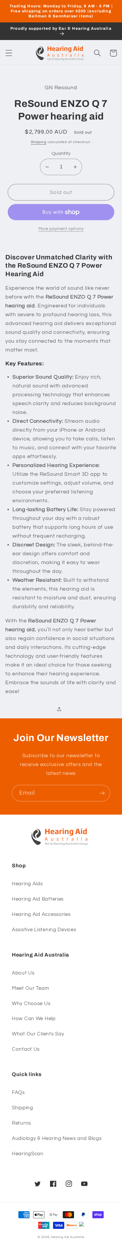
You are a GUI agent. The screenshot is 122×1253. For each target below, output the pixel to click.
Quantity (61, 153)
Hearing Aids (27, 883)
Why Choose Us (31, 1003)
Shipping (38, 142)
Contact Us (26, 1049)
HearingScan (28, 1153)
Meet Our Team (30, 988)
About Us (23, 973)
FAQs (18, 1092)
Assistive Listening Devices (44, 929)
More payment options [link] (61, 228)
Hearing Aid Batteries (38, 899)
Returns (21, 1123)
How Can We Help (34, 1018)
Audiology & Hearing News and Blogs (57, 1138)
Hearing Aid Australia (67, 1237)
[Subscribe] (102, 793)
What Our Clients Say (38, 1034)
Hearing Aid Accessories (41, 914)
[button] (9, 53)
